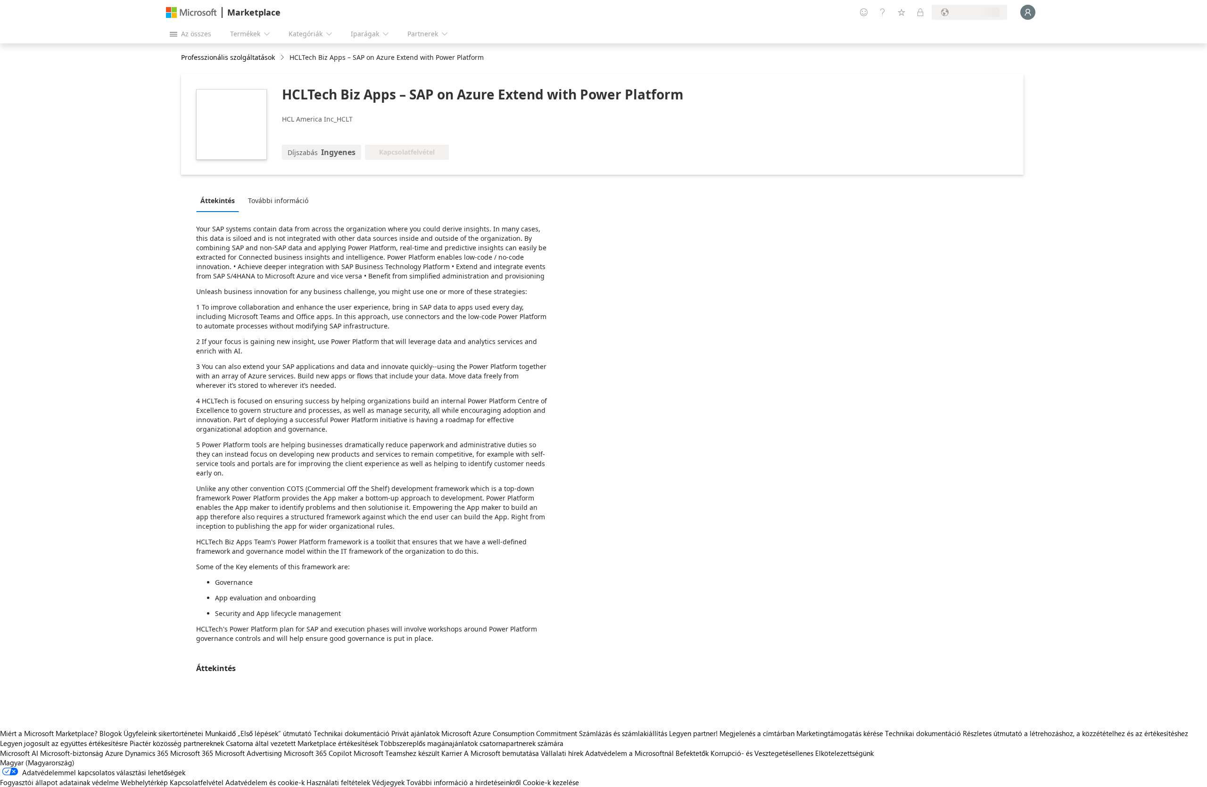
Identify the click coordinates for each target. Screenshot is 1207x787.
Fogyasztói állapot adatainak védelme (59, 782)
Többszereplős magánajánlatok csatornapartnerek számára (471, 743)
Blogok (110, 733)
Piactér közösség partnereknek (177, 743)
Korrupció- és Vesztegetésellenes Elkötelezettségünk (792, 753)
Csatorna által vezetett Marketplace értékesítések (302, 743)
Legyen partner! (693, 733)
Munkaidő (220, 733)
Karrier (451, 753)
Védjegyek (388, 782)
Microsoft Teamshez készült (396, 753)
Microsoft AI (19, 753)
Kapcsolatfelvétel (196, 782)
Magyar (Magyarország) (37, 762)
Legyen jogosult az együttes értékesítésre (64, 743)
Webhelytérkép (144, 782)
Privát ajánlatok (415, 733)
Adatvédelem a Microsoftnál (629, 753)
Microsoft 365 (191, 753)
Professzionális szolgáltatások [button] (228, 57)
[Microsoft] (191, 12)
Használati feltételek (338, 782)
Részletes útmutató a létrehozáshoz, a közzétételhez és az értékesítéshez (1075, 733)
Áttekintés (217, 200)
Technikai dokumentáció (351, 733)
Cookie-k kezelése (551, 782)
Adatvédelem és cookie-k (265, 782)
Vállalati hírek (562, 753)
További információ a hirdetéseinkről (463, 782)
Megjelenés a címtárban (756, 733)
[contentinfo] (283, 57)
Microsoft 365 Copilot (318, 753)
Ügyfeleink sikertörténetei (163, 733)
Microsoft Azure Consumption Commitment (510, 733)
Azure (114, 753)
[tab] (220, 200)
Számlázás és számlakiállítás (623, 733)
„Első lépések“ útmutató (275, 733)
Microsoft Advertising (248, 753)
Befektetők (692, 753)
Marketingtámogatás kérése (839, 733)
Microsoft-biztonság (71, 753)
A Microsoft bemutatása (501, 753)
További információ (278, 200)
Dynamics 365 (146, 753)
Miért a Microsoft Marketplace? (49, 733)
